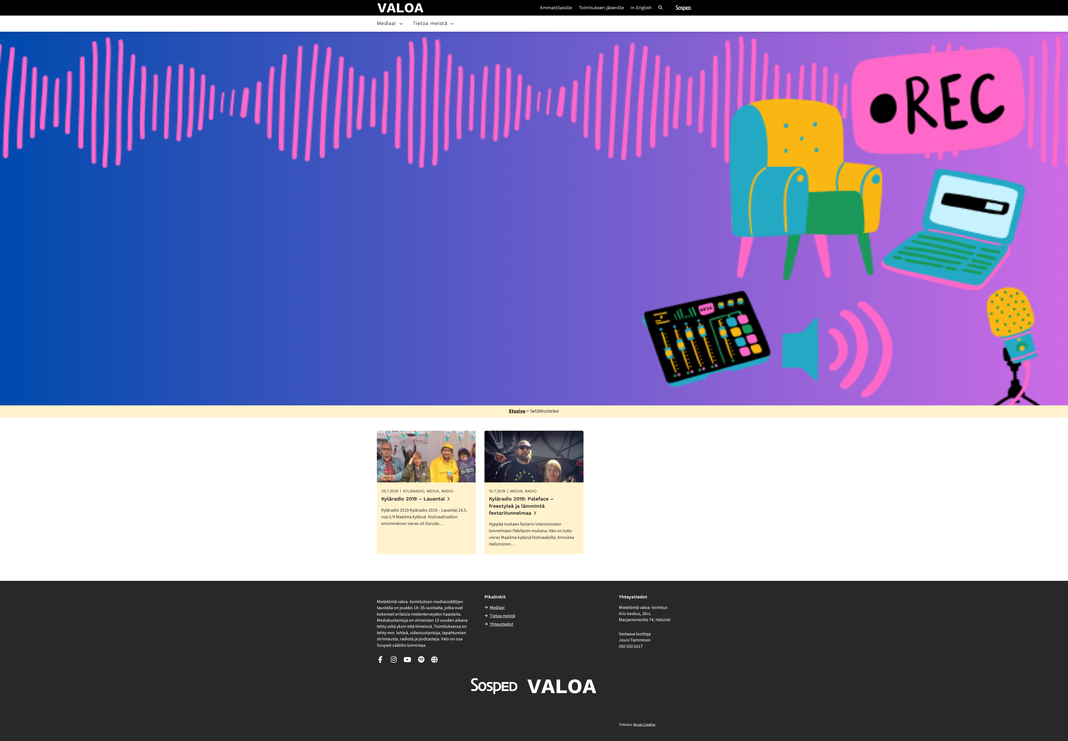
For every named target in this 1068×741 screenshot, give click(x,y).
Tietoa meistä (430, 23)
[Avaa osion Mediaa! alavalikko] (401, 23)
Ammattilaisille (556, 8)
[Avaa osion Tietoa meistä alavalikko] (452, 23)
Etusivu (517, 411)
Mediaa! (386, 23)
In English (641, 8)
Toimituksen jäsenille (601, 8)
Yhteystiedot (501, 624)
